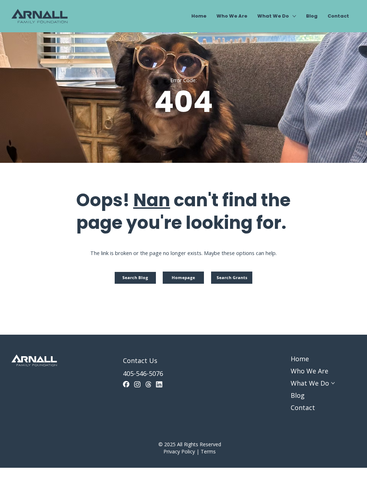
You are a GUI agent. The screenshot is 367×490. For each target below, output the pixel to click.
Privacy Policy (179, 451)
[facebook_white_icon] (126, 384)
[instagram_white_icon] (137, 384)
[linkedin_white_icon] (159, 384)
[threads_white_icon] (148, 384)
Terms (208, 451)
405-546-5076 (143, 373)
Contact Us (140, 360)
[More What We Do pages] (294, 16)
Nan (151, 200)
